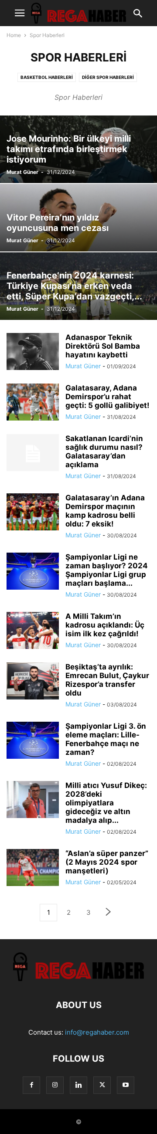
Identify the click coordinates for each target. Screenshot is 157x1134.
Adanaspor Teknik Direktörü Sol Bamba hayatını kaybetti (102, 346)
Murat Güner (22, 172)
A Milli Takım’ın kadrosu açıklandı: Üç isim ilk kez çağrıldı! (104, 625)
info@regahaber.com (97, 1032)
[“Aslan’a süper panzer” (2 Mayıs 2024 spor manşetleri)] (33, 868)
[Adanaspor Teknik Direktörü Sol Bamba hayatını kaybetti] (33, 352)
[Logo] (78, 978)
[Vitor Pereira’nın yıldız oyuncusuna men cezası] (78, 217)
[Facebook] (31, 1085)
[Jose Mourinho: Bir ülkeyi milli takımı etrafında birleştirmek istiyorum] (78, 149)
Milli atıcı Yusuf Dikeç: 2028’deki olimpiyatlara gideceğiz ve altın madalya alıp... (106, 803)
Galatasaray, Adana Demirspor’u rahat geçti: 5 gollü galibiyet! (107, 397)
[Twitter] (102, 1085)
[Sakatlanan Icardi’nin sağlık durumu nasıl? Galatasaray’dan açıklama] (33, 453)
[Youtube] (125, 1085)
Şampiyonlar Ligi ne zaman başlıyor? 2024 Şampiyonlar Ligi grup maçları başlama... (106, 570)
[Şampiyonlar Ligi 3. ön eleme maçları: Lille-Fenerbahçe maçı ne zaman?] (33, 741)
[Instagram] (55, 1085)
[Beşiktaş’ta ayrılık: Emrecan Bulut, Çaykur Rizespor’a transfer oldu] (33, 681)
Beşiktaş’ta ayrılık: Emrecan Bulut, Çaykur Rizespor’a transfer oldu (107, 679)
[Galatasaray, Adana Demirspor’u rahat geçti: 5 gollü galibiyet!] (33, 403)
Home (14, 35)
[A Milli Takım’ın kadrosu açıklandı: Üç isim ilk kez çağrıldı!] (33, 631)
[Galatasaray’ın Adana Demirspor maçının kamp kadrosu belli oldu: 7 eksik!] (33, 512)
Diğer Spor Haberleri (108, 77)
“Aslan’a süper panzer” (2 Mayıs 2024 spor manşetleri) (106, 862)
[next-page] (108, 913)
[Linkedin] (78, 1085)
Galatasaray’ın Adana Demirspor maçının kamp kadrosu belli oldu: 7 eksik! (105, 510)
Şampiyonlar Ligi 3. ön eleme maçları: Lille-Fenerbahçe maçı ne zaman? (105, 739)
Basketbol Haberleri (46, 77)
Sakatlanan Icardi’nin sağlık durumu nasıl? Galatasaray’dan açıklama (104, 451)
